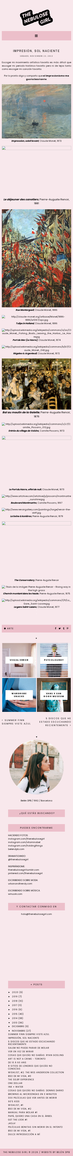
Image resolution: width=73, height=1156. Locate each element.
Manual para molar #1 (23, 1112)
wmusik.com (15, 894)
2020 (15, 992)
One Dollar (15, 1083)
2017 (15, 1005)
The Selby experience (21, 1079)
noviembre (19, 1030)
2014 (15, 1018)
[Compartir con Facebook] (56, 628)
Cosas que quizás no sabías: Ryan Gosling (36, 1055)
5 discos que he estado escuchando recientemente (55, 722)
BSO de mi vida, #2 (19, 1108)
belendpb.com (16, 849)
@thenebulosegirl (18, 859)
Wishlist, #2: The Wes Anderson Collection (36, 1072)
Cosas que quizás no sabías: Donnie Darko (36, 1090)
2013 (15, 1022)
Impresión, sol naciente (23, 1037)
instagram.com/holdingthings (25, 845)
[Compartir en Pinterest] (68, 628)
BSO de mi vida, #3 (19, 1076)
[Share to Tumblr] (64, 628)
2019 (15, 996)
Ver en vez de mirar (21, 1051)
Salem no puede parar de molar (28, 1047)
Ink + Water (15, 1086)
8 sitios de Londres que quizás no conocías (30, 1067)
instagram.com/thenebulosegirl (26, 838)
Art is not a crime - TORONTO (27, 1058)
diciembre (18, 1026)
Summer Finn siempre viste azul (16, 722)
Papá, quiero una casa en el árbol (30, 1116)
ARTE (10, 628)
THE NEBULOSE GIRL (15, 1152)
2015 (15, 1014)
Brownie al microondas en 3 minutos (32, 1094)
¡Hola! (12, 1123)
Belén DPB (63, 1152)
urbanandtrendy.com (20, 883)
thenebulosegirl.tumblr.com (23, 869)
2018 (15, 1001)
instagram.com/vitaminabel (24, 842)
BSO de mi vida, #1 (19, 1130)
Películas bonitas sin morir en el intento (35, 1127)
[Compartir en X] (60, 628)
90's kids (14, 1101)
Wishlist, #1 (15, 1105)
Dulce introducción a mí (24, 1134)
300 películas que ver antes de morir (32, 1097)
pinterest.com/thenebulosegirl (25, 873)
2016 (15, 1009)
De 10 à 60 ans (17, 1062)
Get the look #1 (17, 1119)
